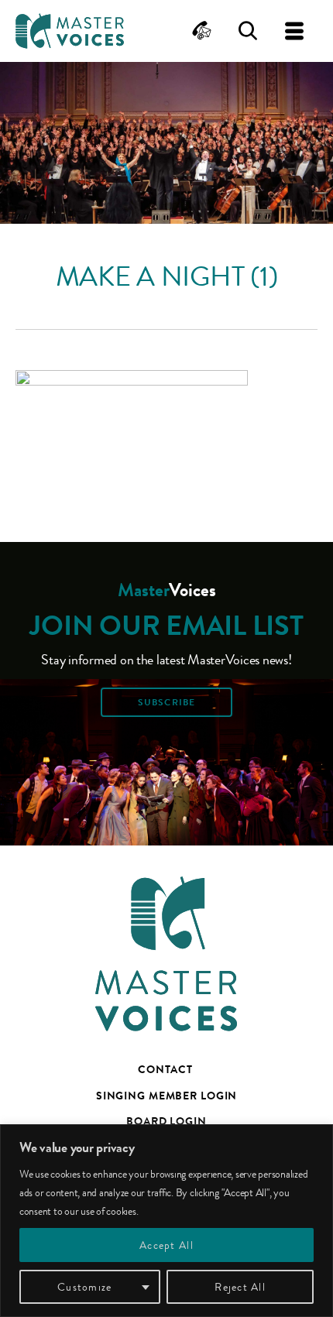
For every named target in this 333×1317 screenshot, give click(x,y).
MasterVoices (69, 31)
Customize (84, 1287)
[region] (166, 1220)
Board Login (166, 1121)
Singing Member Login (167, 1095)
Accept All (166, 1245)
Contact (165, 1069)
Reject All (240, 1287)
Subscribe (166, 702)
